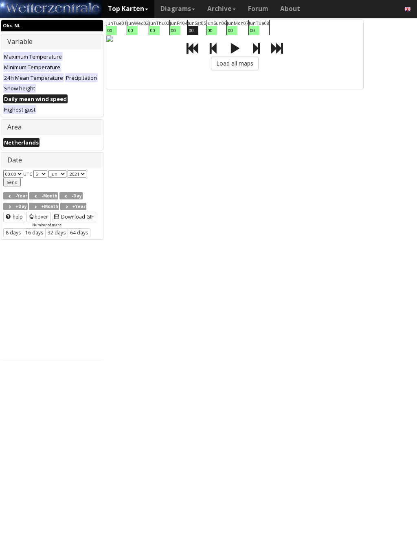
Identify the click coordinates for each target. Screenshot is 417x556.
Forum (258, 8)
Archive (219, 8)
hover (41, 216)
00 (110, 30)
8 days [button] (13, 232)
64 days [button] (79, 232)
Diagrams (175, 8)
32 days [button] (57, 232)
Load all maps (234, 63)
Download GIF (77, 216)
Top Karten (126, 8)
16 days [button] (34, 232)
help (17, 216)
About (290, 8)
